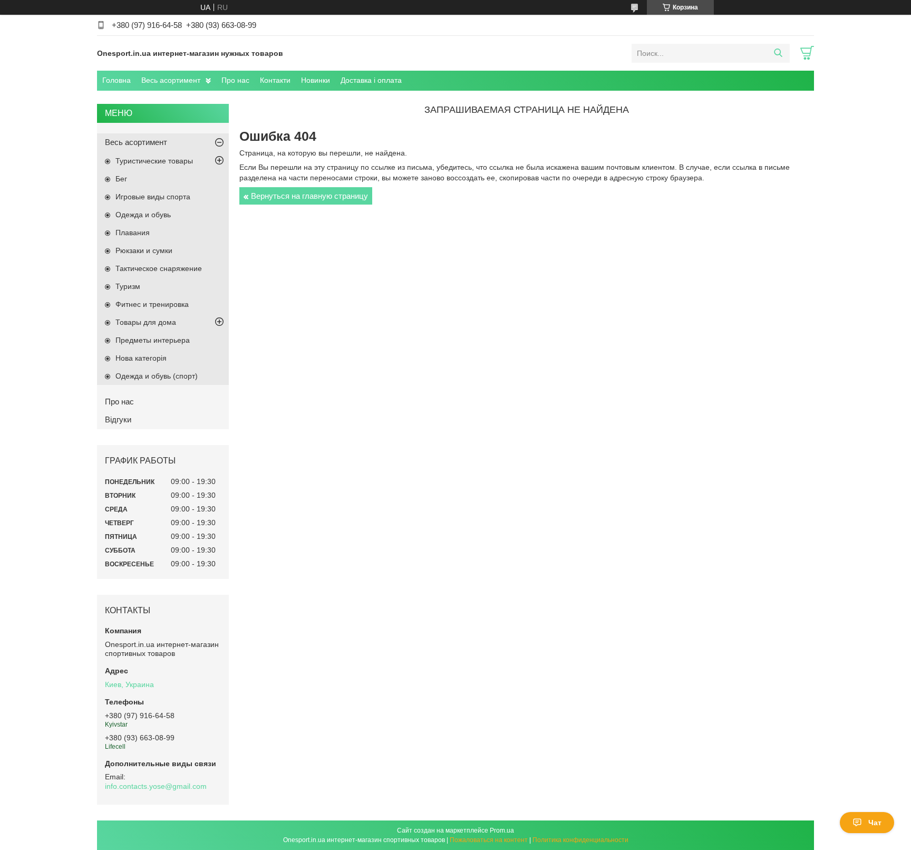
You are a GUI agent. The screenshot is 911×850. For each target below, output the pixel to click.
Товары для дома (145, 322)
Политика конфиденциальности (580, 840)
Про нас (235, 80)
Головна (116, 80)
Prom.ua (502, 830)
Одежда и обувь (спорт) (156, 376)
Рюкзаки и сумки (143, 250)
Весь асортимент (170, 80)
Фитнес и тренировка (152, 304)
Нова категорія (141, 358)
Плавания (132, 232)
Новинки (315, 80)
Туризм (127, 286)
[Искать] (778, 53)
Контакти (275, 80)
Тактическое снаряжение (158, 268)
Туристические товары (154, 161)
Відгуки (118, 419)
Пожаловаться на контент (489, 840)
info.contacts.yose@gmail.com (156, 786)
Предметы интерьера (152, 340)
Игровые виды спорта (152, 196)
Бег (121, 179)
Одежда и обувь (143, 214)
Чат (874, 822)
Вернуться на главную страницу (309, 195)
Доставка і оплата (371, 80)
